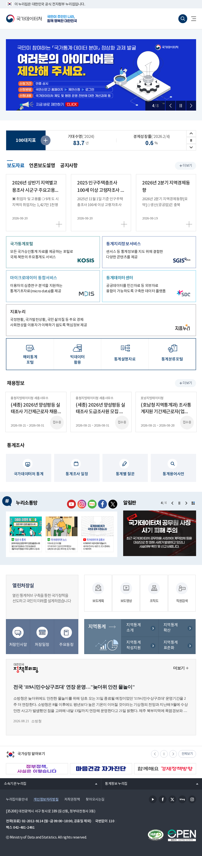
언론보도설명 (42, 166)
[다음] (191, 106)
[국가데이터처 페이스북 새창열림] (102, 504)
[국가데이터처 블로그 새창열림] (92, 504)
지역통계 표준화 (171, 645)
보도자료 (15, 165)
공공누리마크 (182, 835)
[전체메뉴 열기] (191, 18)
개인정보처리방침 (46, 799)
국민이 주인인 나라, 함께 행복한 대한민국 (62, 19)
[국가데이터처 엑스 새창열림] (112, 504)
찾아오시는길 (95, 800)
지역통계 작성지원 (133, 645)
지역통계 (96, 627)
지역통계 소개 (133, 628)
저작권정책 (72, 800)
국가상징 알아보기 (25, 755)
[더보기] (193, 503)
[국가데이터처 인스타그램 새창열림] (81, 504)
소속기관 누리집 (13, 783)
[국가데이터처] (24, 18)
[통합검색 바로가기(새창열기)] (182, 18)
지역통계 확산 (171, 628)
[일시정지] (181, 106)
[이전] (170, 106)
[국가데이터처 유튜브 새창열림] (71, 504)
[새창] (26, 534)
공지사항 (68, 166)
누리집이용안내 (17, 800)
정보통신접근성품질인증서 (156, 835)
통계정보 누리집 (114, 783)
